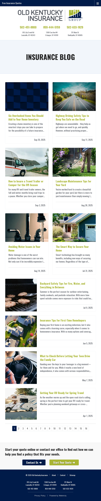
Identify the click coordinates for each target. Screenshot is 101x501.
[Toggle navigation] (97, 3)
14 (75, 428)
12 (65, 428)
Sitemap (72, 475)
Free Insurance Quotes (12, 3)
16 (86, 428)
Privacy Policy (40, 495)
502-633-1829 (75, 27)
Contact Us (32, 462)
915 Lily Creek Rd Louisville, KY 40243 (32, 483)
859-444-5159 (51, 27)
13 (70, 428)
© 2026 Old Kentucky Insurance (37, 475)
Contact (62, 475)
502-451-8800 (28, 27)
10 (54, 428)
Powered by (58, 495)
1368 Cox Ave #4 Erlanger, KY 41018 (50, 483)
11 (60, 428)
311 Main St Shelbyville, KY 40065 (68, 483)
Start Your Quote (62, 462)
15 (81, 428)
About (54, 475)
